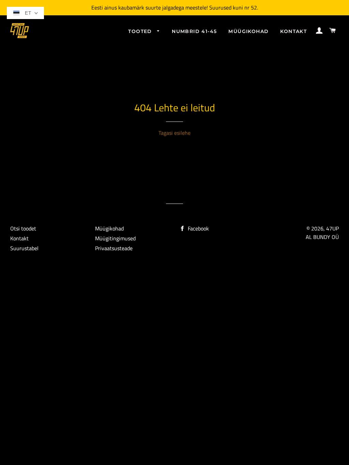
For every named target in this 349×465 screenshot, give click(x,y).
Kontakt (293, 31)
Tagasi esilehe (174, 133)
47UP (332, 228)
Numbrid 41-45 (194, 31)
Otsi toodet (23, 228)
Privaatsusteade (114, 248)
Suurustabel (24, 248)
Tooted (141, 31)
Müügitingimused (115, 238)
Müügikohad (248, 31)
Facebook (197, 228)
